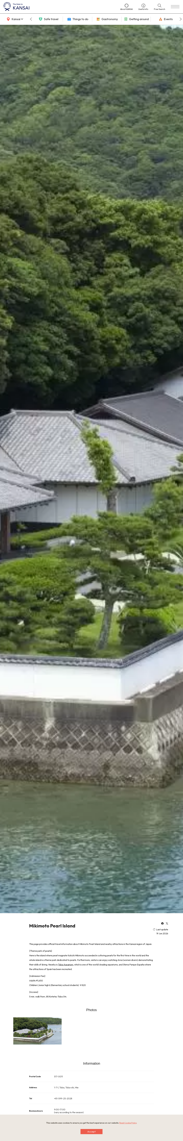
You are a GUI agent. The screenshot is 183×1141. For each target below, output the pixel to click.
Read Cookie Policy (128, 1123)
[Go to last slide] (31, 19)
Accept (91, 1131)
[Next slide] (180, 19)
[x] (167, 923)
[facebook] (162, 923)
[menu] (175, 6)
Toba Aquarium (65, 964)
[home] (59, 6)
